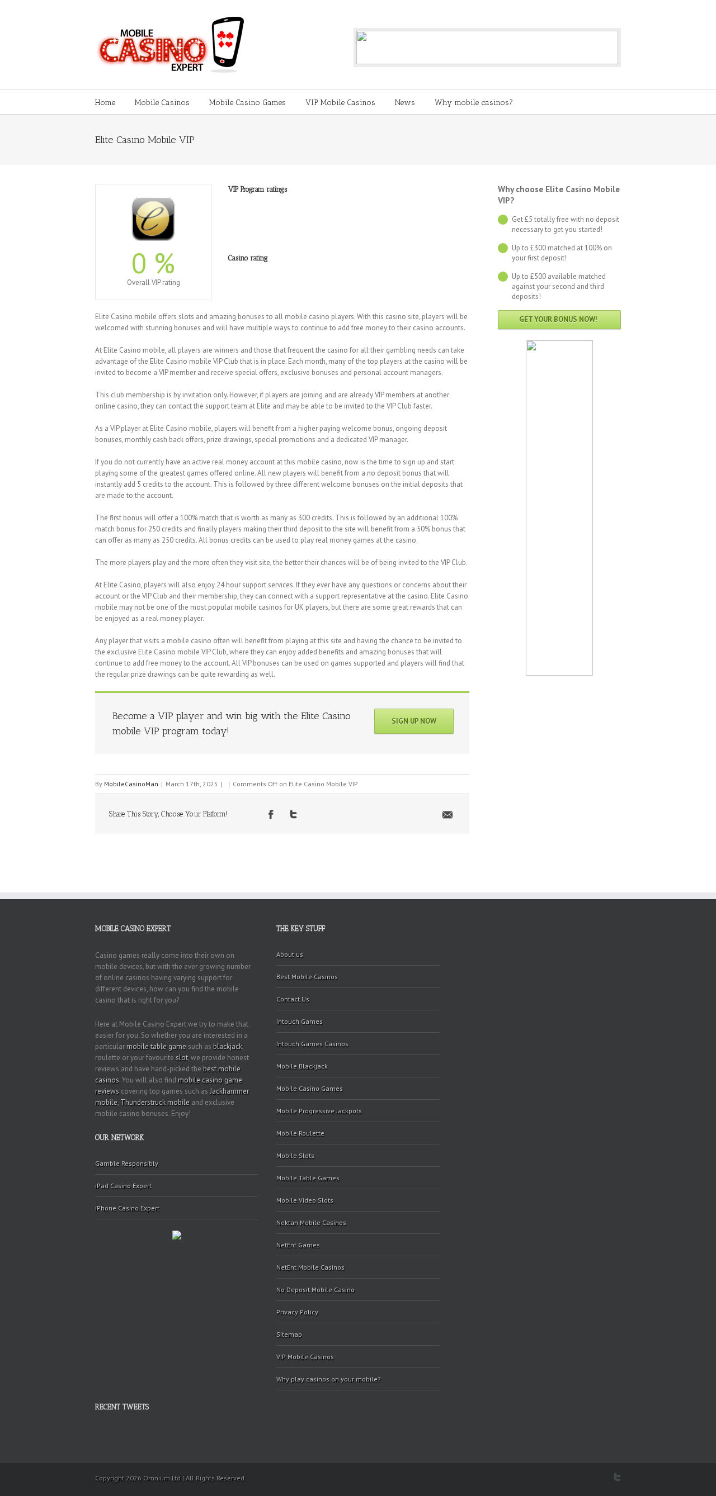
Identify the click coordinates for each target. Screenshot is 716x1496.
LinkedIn (317, 813)
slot (182, 1057)
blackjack (227, 1046)
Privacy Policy (297, 1312)
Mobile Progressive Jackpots (319, 1110)
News (405, 102)
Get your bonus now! (558, 319)
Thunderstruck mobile (155, 1102)
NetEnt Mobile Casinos (310, 1267)
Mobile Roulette (300, 1133)
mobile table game (156, 1046)
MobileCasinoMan (131, 784)
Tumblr (368, 814)
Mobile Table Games (308, 1178)
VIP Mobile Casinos (340, 102)
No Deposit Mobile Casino (315, 1289)
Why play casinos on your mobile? (328, 1379)
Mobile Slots (295, 1155)
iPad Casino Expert (123, 1185)
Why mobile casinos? (474, 102)
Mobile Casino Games (247, 102)
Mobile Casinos (162, 102)
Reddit (342, 814)
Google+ (578, 1478)
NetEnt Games (298, 1245)
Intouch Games (299, 1021)
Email (447, 815)
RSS (598, 1476)
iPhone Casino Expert (127, 1208)
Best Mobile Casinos (307, 976)
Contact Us (292, 999)
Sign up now (414, 721)
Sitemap (289, 1334)
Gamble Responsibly (126, 1163)
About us (289, 954)
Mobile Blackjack (302, 1066)
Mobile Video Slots (304, 1200)
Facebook (271, 814)
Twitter (293, 814)
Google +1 (395, 815)
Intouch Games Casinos (312, 1043)
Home (105, 102)
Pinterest (421, 815)
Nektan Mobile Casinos (311, 1222)
